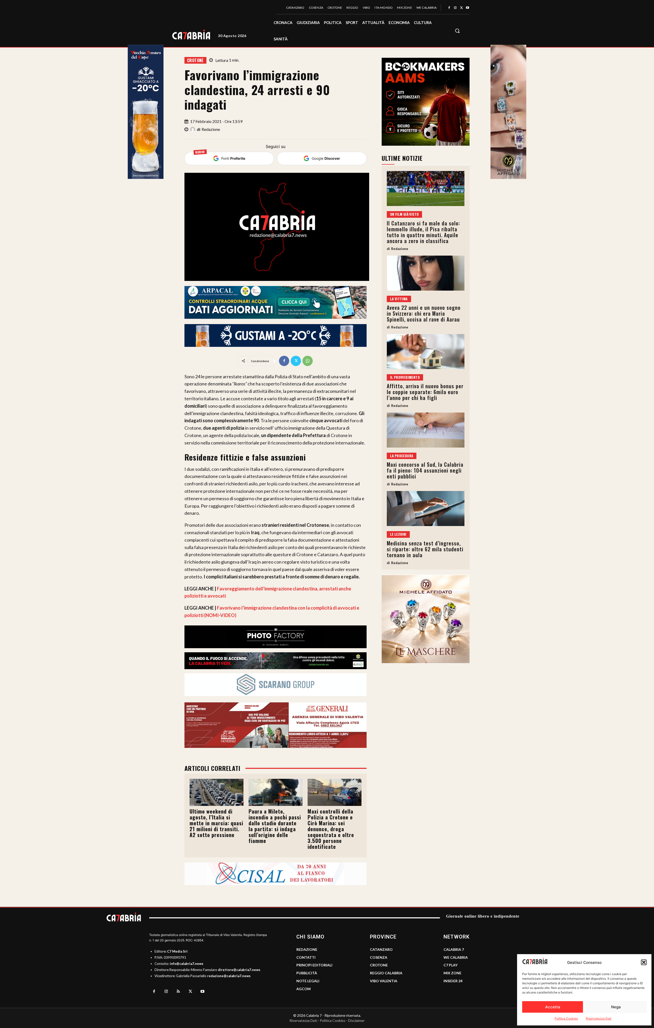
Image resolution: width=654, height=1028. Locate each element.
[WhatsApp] (307, 361)
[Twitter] (461, 8)
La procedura (401, 455)
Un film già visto (404, 214)
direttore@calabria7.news (239, 970)
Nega (616, 1006)
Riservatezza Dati (598, 1018)
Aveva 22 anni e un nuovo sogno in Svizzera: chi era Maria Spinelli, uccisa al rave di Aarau (424, 313)
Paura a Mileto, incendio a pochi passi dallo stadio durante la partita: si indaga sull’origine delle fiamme (275, 825)
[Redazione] (193, 129)
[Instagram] (455, 8)
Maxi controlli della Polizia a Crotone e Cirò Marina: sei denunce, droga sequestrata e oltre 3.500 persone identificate (331, 828)
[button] (643, 962)
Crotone (195, 60)
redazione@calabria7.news (229, 976)
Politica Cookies (566, 1018)
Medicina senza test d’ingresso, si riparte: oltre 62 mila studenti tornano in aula (425, 549)
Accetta (552, 1006)
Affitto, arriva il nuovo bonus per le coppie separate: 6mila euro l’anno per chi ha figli (425, 392)
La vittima (399, 298)
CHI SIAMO (310, 937)
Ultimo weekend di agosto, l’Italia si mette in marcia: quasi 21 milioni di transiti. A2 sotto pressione (216, 823)
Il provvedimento (405, 377)
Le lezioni (398, 534)
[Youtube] (467, 8)
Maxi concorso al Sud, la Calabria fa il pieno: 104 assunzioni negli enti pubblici (425, 470)
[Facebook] (449, 8)
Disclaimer (356, 1020)
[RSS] (178, 992)
